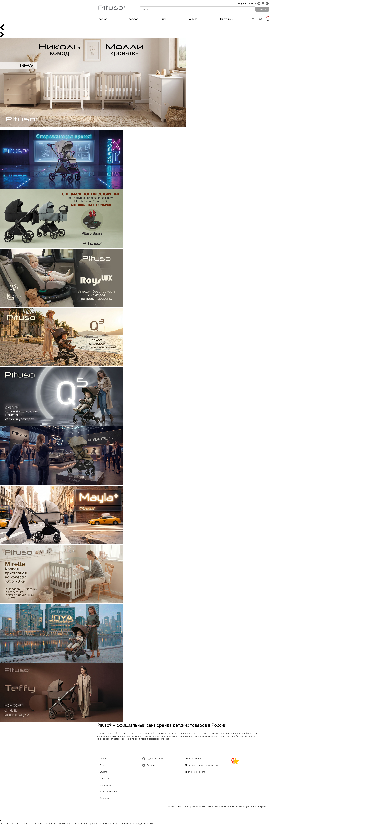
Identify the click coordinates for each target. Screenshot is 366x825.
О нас (163, 19)
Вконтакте (152, 765)
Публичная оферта (195, 772)
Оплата (103, 772)
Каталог (133, 19)
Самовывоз (105, 785)
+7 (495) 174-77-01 (247, 3)
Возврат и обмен (108, 791)
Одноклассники (155, 759)
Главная (102, 19)
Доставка (104, 778)
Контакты (193, 19)
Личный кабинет (193, 759)
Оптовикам (226, 19)
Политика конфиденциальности (201, 765)
